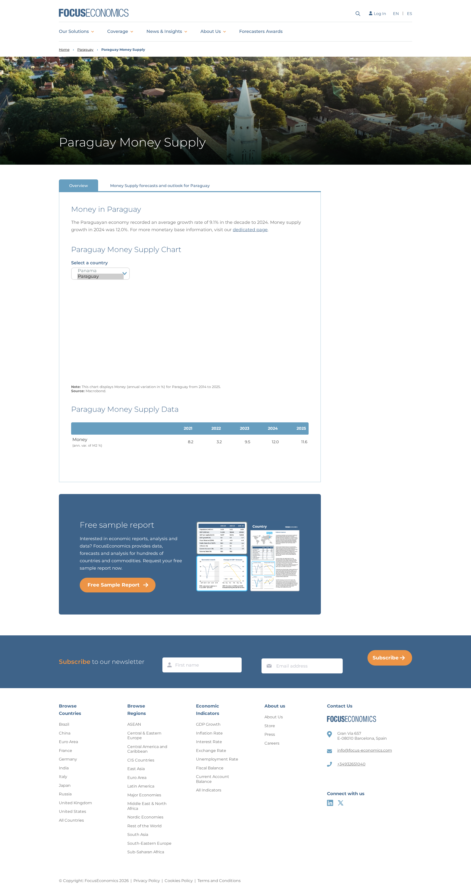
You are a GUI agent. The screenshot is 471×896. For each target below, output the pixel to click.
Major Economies (144, 795)
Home (64, 50)
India (64, 768)
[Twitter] (340, 803)
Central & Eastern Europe (144, 735)
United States (72, 811)
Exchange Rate (211, 750)
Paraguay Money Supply (123, 50)
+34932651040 (351, 764)
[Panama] (100, 271)
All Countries (71, 820)
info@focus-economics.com (364, 750)
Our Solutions (74, 31)
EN (396, 13)
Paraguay (85, 50)
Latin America (140, 786)
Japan (65, 785)
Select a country (89, 263)
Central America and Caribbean (147, 749)
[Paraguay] (100, 276)
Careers (271, 743)
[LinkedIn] (330, 803)
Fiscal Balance (209, 768)
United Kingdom (75, 803)
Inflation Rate (209, 733)
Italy (63, 776)
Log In (380, 13)
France (65, 750)
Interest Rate (209, 741)
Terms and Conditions (219, 880)
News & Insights (164, 31)
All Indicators (208, 790)
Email (268, 653)
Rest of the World (144, 826)
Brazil (64, 724)
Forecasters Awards (261, 31)
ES (409, 13)
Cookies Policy (179, 880)
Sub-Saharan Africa (145, 852)
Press (269, 734)
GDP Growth (208, 724)
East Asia (136, 768)
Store (269, 725)
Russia (65, 794)
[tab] (78, 185)
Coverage (117, 31)
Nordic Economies (145, 817)
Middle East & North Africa (147, 806)
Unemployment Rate (217, 759)
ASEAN (134, 724)
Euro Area (68, 741)
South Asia (137, 834)
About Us (210, 31)
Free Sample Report (114, 585)
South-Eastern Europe (149, 843)
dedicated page (250, 229)
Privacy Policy (146, 880)
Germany (68, 759)
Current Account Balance (212, 779)
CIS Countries (140, 760)
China (64, 733)
